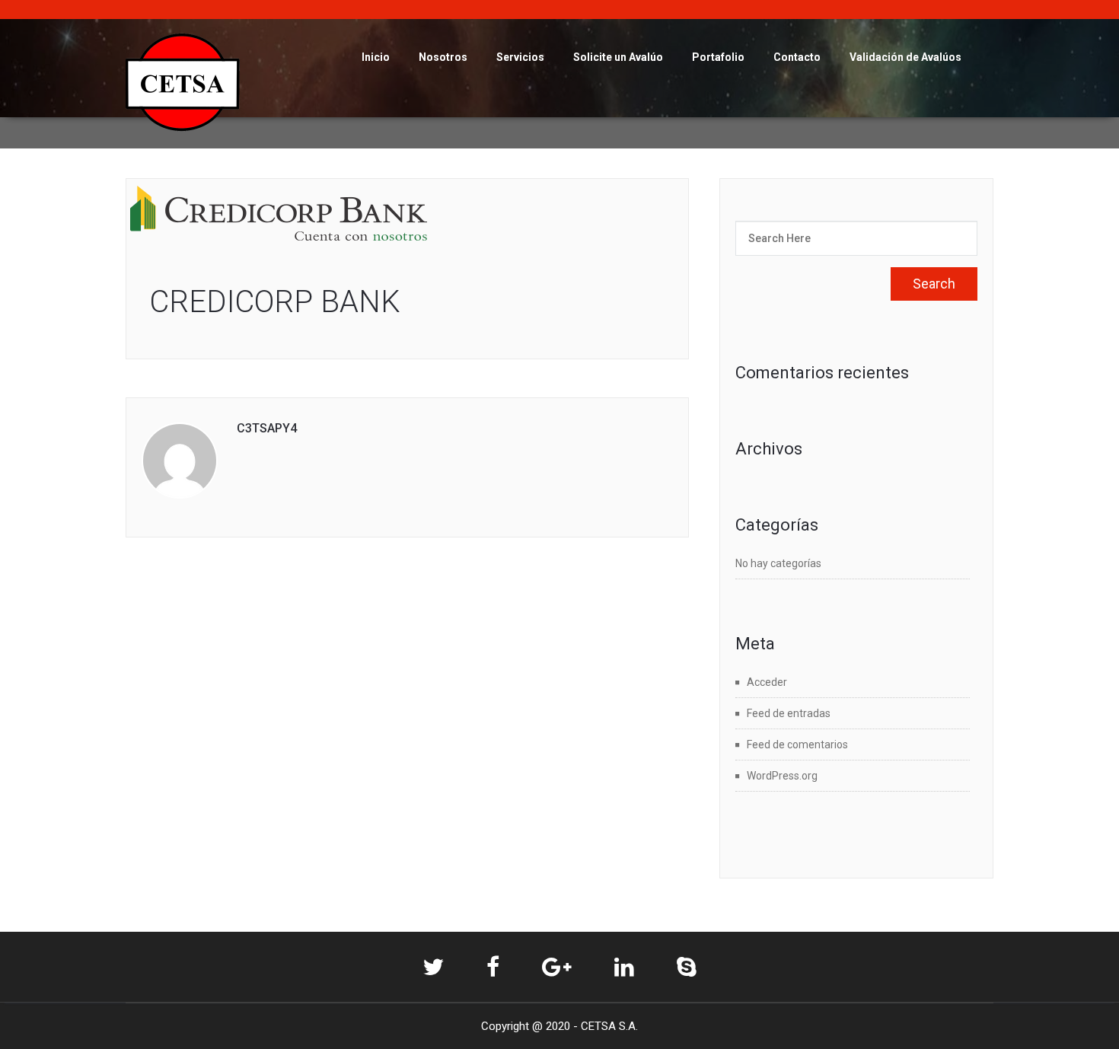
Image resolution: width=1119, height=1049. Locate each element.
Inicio (376, 57)
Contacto (797, 57)
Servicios (520, 57)
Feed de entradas (788, 713)
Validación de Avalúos (905, 57)
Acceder (767, 682)
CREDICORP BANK (274, 302)
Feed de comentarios (797, 744)
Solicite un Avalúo (618, 57)
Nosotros (443, 57)
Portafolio (718, 57)
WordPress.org (782, 776)
